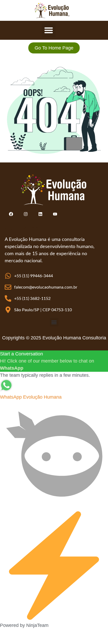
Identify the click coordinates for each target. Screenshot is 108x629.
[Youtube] (55, 214)
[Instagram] (25, 214)
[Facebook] (11, 214)
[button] (49, 30)
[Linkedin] (40, 214)
